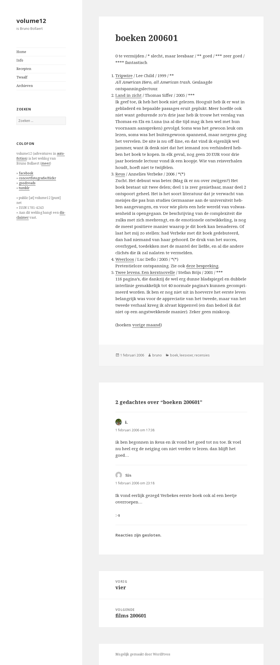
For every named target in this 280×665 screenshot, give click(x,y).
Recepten (23, 68)
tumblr (24, 188)
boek (174, 355)
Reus (120, 174)
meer (45, 163)
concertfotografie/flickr (37, 178)
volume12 (31, 20)
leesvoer (186, 355)
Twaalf (21, 77)
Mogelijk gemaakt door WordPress (142, 654)
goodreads (27, 183)
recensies (202, 355)
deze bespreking (202, 265)
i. (126, 422)
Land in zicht (128, 95)
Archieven (24, 85)
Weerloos (124, 259)
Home (21, 51)
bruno (157, 355)
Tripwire (124, 75)
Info (19, 60)
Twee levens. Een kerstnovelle (145, 272)
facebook (26, 173)
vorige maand (146, 324)
